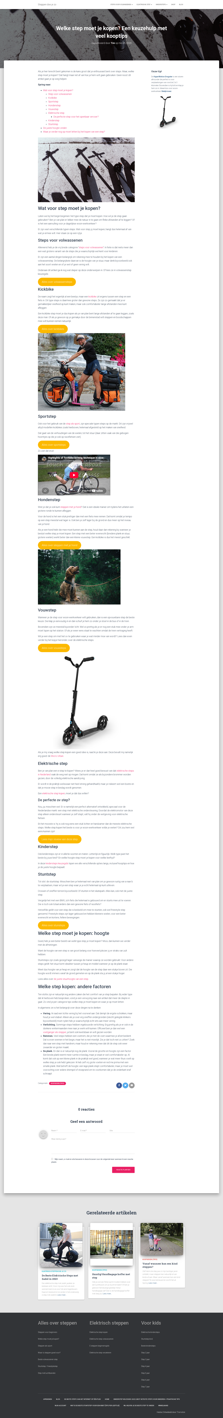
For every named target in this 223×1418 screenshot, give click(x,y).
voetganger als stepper (54, 1032)
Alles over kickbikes (53, 329)
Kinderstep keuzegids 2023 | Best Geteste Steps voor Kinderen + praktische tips (147, 1399)
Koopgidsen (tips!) (57, 1083)
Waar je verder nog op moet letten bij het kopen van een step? (74, 131)
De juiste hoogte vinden (55, 128)
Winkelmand (163, 1405)
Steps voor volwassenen (121, 4)
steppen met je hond (70, 507)
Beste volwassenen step (48, 1359)
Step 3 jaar (145, 1359)
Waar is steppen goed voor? (49, 1353)
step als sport (73, 423)
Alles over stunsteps (53, 925)
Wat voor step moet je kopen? (58, 90)
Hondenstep (54, 105)
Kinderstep (53, 120)
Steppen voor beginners (47, 1332)
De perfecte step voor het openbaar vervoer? (76, 116)
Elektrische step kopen (99, 1332)
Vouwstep (53, 109)
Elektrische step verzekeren (100, 1353)
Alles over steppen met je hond (59, 545)
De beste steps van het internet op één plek (82, 1399)
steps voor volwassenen (91, 247)
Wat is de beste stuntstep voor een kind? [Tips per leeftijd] (94, 1405)
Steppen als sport (45, 1346)
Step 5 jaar (145, 1373)
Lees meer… (62, 1295)
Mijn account (60, 1405)
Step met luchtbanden (46, 1373)
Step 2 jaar (145, 1353)
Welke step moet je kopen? (48, 1339)
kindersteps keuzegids (57, 863)
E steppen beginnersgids (99, 1346)
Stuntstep (53, 124)
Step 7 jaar (145, 1387)
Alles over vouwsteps (54, 648)
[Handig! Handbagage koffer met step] (111, 1244)
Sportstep (53, 101)
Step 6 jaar (145, 1380)
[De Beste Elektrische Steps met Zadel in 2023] (61, 1245)
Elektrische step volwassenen (101, 1339)
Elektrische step (144, 4)
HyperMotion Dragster (163, 77)
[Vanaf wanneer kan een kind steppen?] (162, 1239)
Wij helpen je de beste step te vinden (139, 1405)
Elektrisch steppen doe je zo (54, 1271)
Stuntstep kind (147, 1339)
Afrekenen (47, 1399)
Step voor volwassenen (60, 94)
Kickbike (52, 97)
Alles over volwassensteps (57, 281)
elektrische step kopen (53, 793)
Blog (181, 4)
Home (107, 1399)
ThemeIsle (181, 1412)
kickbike (93, 296)
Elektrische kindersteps (150, 1332)
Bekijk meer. (167, 91)
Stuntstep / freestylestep (48, 1366)
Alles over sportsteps (54, 444)
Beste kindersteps (148, 1346)
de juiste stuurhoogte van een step (71, 979)
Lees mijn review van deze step (60, 839)
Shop (173, 4)
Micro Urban (57, 756)
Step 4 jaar (145, 1366)
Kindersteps (161, 4)
